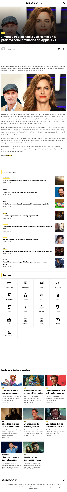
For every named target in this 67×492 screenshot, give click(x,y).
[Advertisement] (33, 59)
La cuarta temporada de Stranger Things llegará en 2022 (20, 216)
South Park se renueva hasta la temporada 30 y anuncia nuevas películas (26, 204)
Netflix (5, 213)
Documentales (9, 299)
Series (4, 201)
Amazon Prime (6, 177)
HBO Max (5, 248)
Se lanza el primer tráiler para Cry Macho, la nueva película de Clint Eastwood (27, 251)
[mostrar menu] (3, 3)
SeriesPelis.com (16, 484)
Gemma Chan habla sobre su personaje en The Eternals (20, 239)
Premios (57, 311)
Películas (5, 224)
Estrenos (25, 299)
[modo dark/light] (64, 3)
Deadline (9, 155)
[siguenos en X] (59, 49)
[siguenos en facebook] (64, 49)
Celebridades (25, 287)
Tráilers (58, 323)
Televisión (41, 323)
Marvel (5, 189)
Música (9, 311)
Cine (3, 33)
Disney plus (58, 287)
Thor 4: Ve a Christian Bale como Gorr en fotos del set (20, 192)
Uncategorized (9, 335)
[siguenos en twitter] (64, 480)
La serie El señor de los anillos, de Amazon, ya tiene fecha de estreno (24, 180)
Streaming (25, 323)
